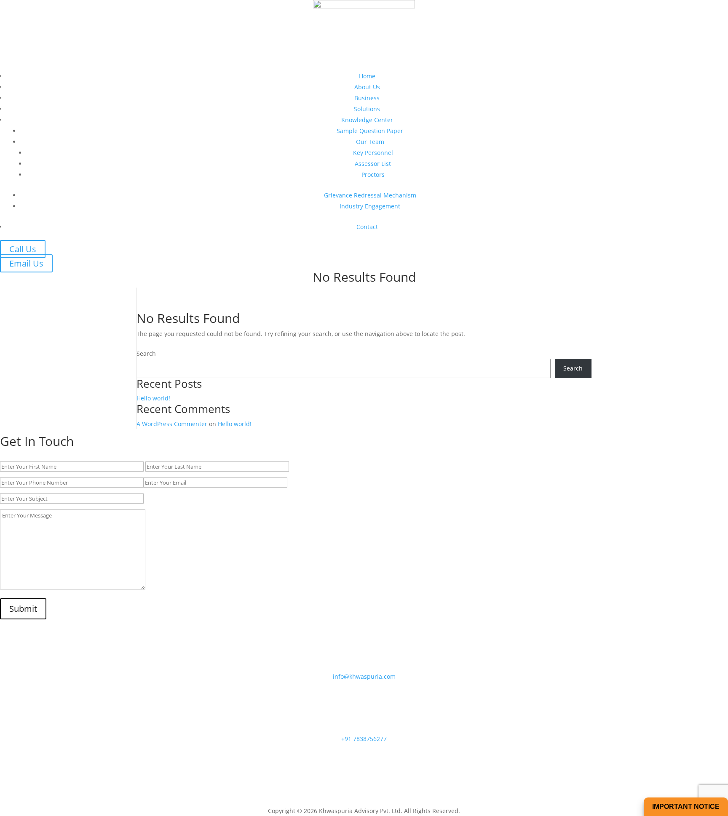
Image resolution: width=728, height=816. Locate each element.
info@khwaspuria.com (364, 676)
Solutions (367, 109)
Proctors (373, 175)
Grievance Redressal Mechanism (370, 195)
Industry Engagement (370, 206)
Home (367, 76)
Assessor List (373, 164)
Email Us (26, 263)
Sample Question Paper (370, 131)
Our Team (370, 142)
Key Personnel (373, 153)
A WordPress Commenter (171, 424)
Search (146, 353)
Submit (23, 608)
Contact (367, 227)
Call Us (22, 249)
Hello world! (153, 398)
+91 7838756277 (364, 739)
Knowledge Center (367, 120)
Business (367, 98)
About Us (367, 87)
